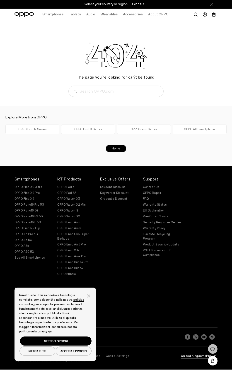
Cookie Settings (117, 356)
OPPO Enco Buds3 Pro (73, 262)
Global (137, 4)
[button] (213, 349)
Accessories (133, 14)
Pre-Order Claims (155, 216)
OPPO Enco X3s (68, 250)
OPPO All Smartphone (199, 129)
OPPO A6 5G (23, 240)
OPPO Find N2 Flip (27, 228)
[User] (205, 14)
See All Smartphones (29, 257)
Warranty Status (155, 204)
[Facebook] (187, 337)
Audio (90, 14)
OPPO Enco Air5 (68, 222)
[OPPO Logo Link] (24, 14)
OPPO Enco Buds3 (70, 268)
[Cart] (214, 14)
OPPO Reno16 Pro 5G (29, 204)
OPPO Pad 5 (65, 187)
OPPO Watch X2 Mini (72, 204)
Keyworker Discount (114, 193)
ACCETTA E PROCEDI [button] (73, 351)
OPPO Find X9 (24, 198)
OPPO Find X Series (88, 129)
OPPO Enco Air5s (69, 228)
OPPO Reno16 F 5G (27, 222)
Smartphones (52, 14)
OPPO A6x (21, 245)
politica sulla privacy (33, 331)
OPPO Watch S (67, 210)
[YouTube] (204, 337)
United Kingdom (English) (199, 356)
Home (116, 148)
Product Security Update (161, 244)
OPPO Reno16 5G (26, 210)
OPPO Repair (152, 193)
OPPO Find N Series (32, 129)
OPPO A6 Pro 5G (26, 234)
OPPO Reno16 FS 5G (28, 216)
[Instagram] (212, 337)
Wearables (109, 14)
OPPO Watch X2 (68, 216)
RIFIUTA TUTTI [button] (37, 351)
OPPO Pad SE (67, 193)
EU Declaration (153, 210)
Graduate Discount (114, 198)
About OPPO (158, 14)
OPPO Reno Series (144, 129)
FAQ (146, 198)
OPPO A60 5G (24, 251)
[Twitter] (195, 337)
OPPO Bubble (66, 274)
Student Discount (113, 187)
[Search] (195, 14)
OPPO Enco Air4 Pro (71, 256)
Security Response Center (162, 222)
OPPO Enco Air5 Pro (71, 244)
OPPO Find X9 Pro (27, 193)
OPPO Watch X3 (68, 198)
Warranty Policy (154, 228)
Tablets (75, 14)
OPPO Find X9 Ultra (28, 187)
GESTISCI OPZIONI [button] (56, 341)
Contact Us (151, 187)
